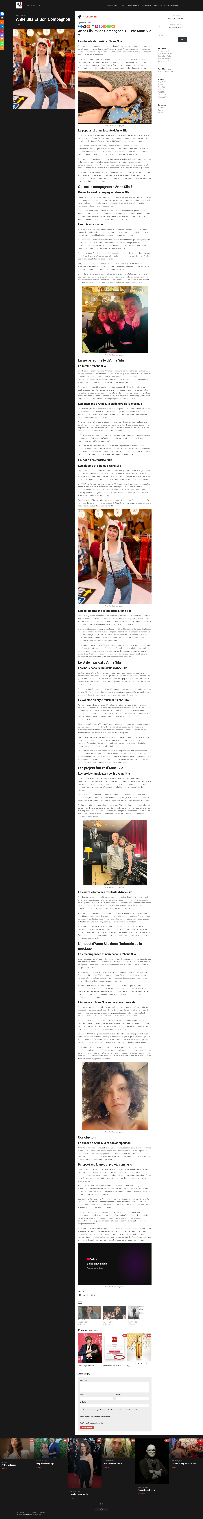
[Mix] (105, 26)
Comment (84, 1380)
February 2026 (163, 97)
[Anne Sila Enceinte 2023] (114, 1312)
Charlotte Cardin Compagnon (137, 1320)
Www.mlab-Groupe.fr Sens (111, 1365)
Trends (18, 24)
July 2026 (161, 84)
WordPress (28, 1515)
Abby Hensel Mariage (165, 53)
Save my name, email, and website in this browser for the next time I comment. (110, 1410)
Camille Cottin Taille (164, 56)
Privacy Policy (133, 6)
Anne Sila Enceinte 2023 (110, 1320)
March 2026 (162, 94)
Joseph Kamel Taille (164, 61)
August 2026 (162, 82)
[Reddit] (88, 26)
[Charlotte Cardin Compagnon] (139, 1312)
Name (82, 1394)
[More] (113, 26)
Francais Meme (91, 17)
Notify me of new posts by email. (91, 1423)
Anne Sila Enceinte (84, 1320)
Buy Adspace (146, 6)
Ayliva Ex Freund (163, 51)
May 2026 (161, 89)
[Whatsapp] (109, 26)
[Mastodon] (101, 26)
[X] (84, 26)
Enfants (160, 110)
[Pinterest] (96, 26)
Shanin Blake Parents (165, 58)
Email (118, 1394)
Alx (40, 1515)
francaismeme (112, 6)
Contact (123, 6)
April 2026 (161, 92)
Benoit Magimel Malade (86, 1366)
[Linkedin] (92, 26)
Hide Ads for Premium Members (166, 6)
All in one (161, 107)
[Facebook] (80, 26)
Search (160, 36)
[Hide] (1, 52)
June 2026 (161, 87)
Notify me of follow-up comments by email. (95, 1416)
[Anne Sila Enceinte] (89, 1312)
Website (83, 1402)
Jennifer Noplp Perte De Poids (184, 1463)
